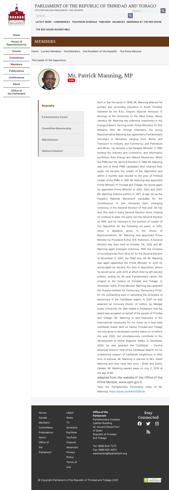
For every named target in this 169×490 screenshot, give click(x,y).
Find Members (72, 51)
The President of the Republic (100, 51)
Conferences (61, 21)
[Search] (163, 10)
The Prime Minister (131, 51)
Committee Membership (56, 128)
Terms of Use (71, 465)
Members (44, 422)
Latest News (43, 21)
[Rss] (148, 432)
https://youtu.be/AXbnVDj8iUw (127, 391)
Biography (48, 105)
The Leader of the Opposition (49, 60)
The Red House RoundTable (53, 29)
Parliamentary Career (55, 117)
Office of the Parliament (45, 447)
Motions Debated (52, 150)
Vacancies (118, 21)
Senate (43, 417)
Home (35, 51)
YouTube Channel (71, 440)
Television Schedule (84, 21)
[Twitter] (148, 424)
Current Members (51, 51)
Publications (46, 432)
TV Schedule (71, 425)
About (42, 437)
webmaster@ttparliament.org (110, 453)
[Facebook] (140, 424)
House (42, 412)
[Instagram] (157, 424)
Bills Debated (50, 139)
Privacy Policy (70, 455)
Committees (46, 427)
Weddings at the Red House (144, 21)
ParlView (104, 21)
